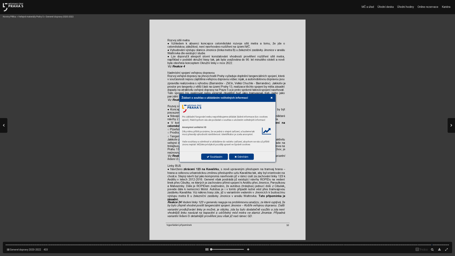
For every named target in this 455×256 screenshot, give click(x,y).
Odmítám (242, 156)
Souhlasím (215, 156)
